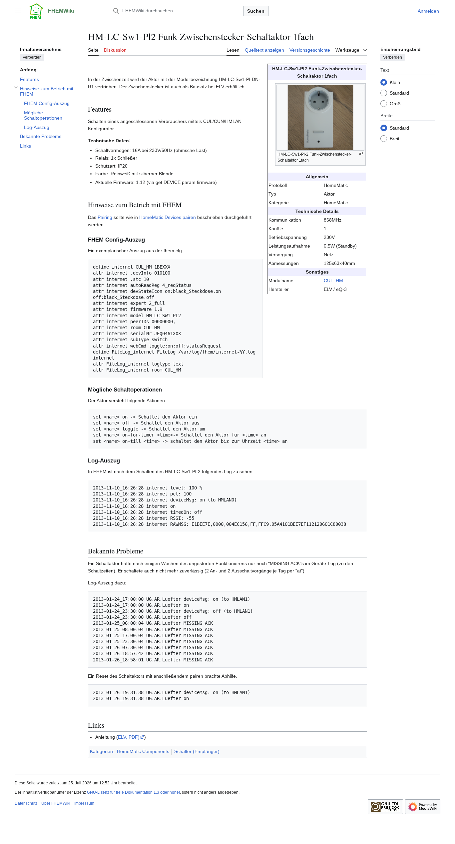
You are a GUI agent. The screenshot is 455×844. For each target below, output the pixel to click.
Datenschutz (26, 803)
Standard (399, 92)
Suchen (255, 11)
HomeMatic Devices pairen (167, 217)
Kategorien (101, 751)
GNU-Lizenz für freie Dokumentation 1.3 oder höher (133, 792)
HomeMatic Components (143, 751)
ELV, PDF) (129, 737)
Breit (394, 138)
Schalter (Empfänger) (197, 751)
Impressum (84, 803)
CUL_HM (333, 280)
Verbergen (32, 57)
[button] (18, 11)
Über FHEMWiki (55, 803)
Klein (395, 82)
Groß (395, 103)
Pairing (105, 217)
